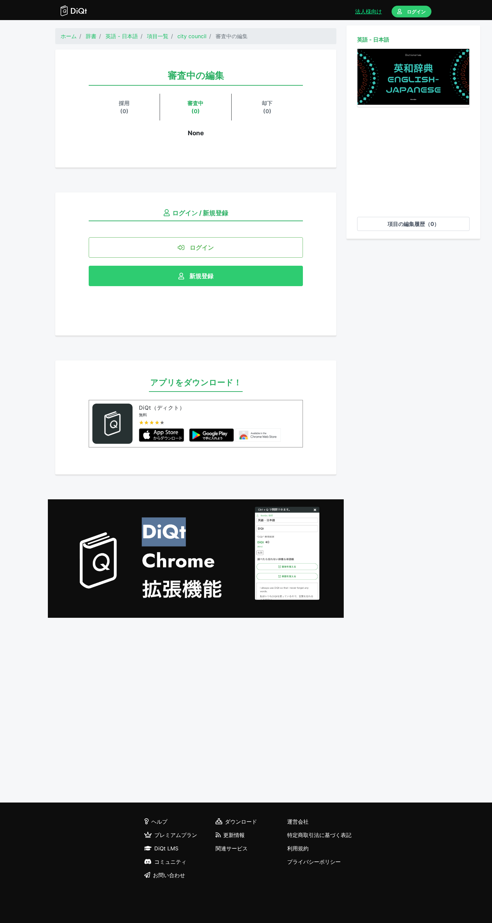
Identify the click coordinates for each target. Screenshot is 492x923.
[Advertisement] (413, 162)
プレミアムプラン (175, 835)
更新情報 (234, 835)
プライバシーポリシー (314, 861)
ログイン (416, 11)
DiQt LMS (166, 848)
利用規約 (298, 848)
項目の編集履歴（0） (413, 224)
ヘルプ (159, 821)
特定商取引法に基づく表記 (319, 835)
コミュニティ (170, 861)
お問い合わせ (169, 875)
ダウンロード (241, 821)
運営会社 (298, 821)
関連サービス (232, 848)
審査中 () (195, 107)
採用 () (124, 107)
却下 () (267, 107)
